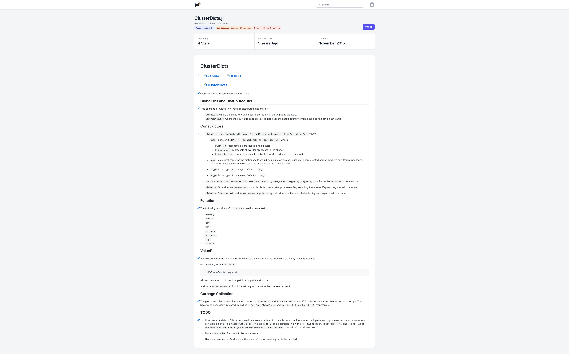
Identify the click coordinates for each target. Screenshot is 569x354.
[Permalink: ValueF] (198, 258)
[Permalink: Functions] (198, 207)
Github (368, 26)
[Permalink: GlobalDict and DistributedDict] (198, 108)
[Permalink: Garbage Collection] (198, 301)
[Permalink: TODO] (198, 319)
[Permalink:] (198, 93)
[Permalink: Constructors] (198, 133)
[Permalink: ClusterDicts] (198, 74)
